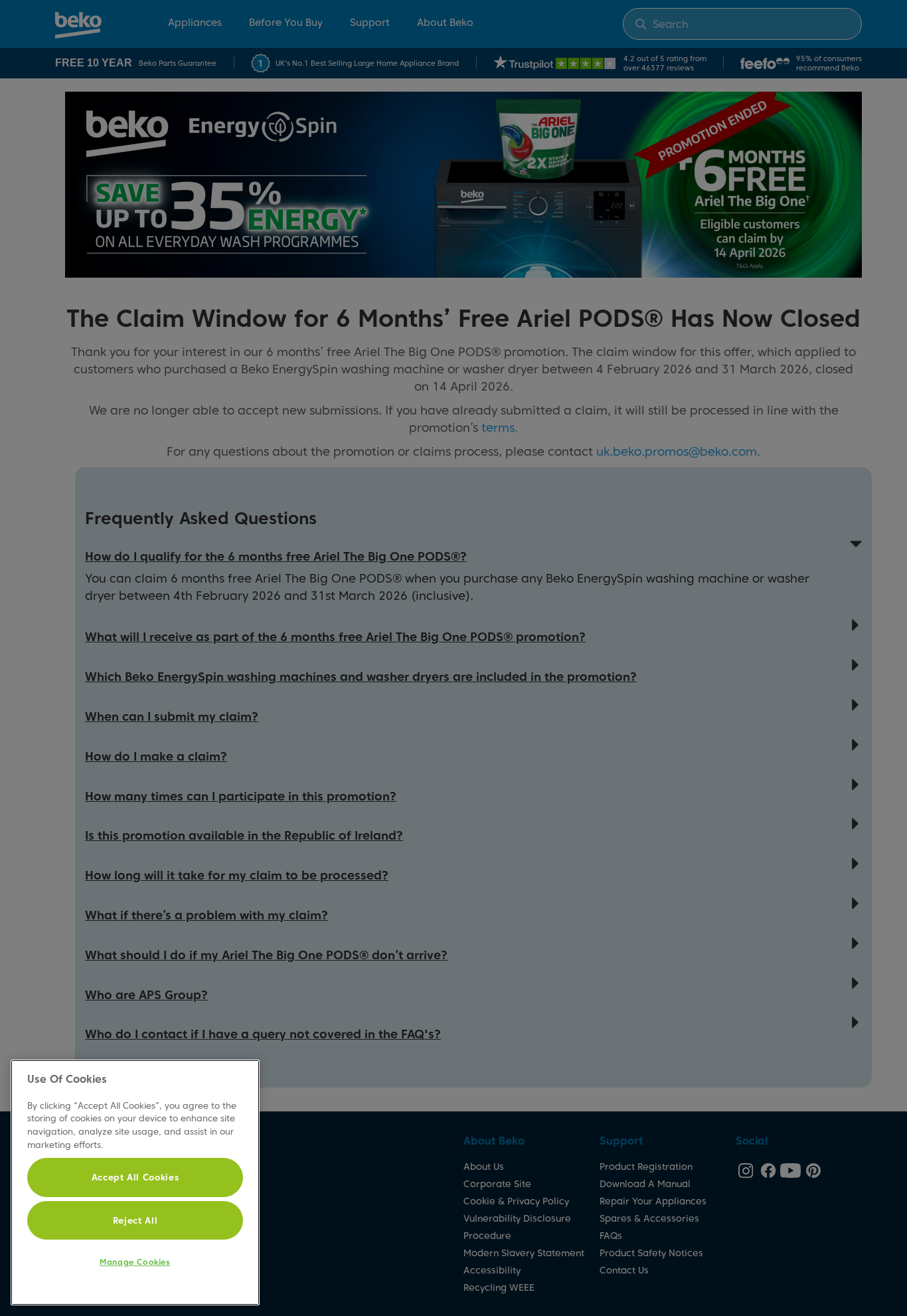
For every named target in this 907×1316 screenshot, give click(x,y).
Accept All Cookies (135, 1177)
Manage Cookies (135, 1262)
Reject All (135, 1220)
